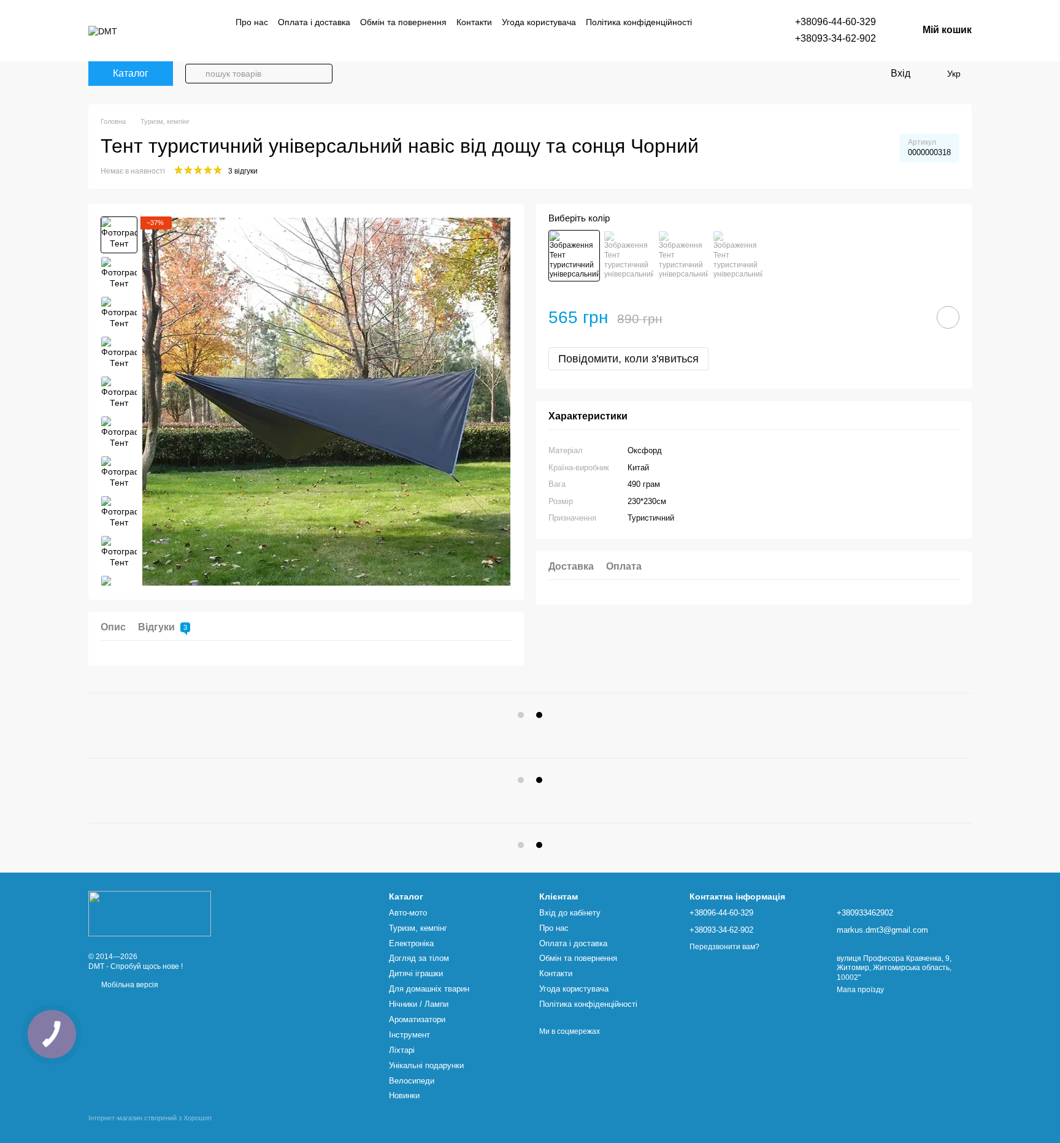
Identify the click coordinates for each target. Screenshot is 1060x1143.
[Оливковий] (738, 255)
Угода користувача (539, 22)
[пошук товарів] (195, 73)
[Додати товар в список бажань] (948, 317)
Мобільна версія (128, 985)
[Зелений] (629, 255)
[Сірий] (683, 255)
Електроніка (411, 943)
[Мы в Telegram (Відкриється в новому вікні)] (255, 41)
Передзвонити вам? (724, 946)
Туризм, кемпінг (418, 928)
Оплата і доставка (314, 22)
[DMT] (149, 913)
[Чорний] (574, 255)
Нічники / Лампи (418, 1004)
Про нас (252, 22)
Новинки (404, 1095)
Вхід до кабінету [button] (570, 912)
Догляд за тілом (419, 958)
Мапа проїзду (860, 989)
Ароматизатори (417, 1019)
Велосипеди (411, 1080)
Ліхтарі (402, 1050)
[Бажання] (929, 73)
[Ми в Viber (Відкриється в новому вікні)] (240, 41)
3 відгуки (243, 171)
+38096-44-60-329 (835, 22)
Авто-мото (408, 912)
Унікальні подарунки (426, 1065)
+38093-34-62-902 (835, 38)
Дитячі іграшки (416, 973)
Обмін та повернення (403, 22)
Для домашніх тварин (429, 988)
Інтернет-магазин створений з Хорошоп (150, 1118)
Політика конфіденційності (639, 22)
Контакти (474, 22)
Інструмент (409, 1034)
